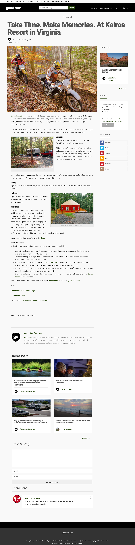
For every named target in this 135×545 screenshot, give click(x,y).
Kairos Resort (16, 116)
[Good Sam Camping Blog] (20, 6)
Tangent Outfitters (50, 263)
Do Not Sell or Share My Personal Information (66, 541)
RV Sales (31, 1)
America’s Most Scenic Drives (112, 71)
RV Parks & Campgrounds (15, 1)
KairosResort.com (18, 296)
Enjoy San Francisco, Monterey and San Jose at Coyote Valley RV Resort (30, 421)
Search (71, 8)
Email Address (106, 112)
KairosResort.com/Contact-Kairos (35, 301)
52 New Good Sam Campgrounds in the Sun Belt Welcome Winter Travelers (30, 382)
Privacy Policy (30, 541)
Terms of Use (105, 541)
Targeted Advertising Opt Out (90, 541)
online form (53, 281)
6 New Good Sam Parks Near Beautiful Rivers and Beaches (73, 421)
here (43, 238)
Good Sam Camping (20, 39)
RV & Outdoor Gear (43, 1)
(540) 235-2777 (74, 281)
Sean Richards (67, 389)
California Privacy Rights (114, 121)
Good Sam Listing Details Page (23, 291)
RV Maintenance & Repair (60, 1)
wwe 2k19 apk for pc (32, 498)
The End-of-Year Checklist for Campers (69, 381)
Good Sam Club (67, 533)
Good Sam (28, 337)
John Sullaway (67, 429)
